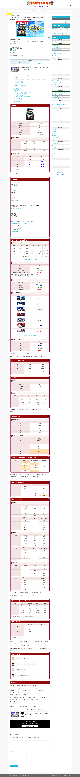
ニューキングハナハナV (56, 147)
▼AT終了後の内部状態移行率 (17, 208)
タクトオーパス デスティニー (57, 94)
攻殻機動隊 (54, 131)
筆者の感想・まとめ (18, 101)
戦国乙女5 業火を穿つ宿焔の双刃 (57, 80)
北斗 (60, 28)
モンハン (54, 32)
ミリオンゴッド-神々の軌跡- (57, 102)
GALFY (53, 88)
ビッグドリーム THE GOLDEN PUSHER (59, 92)
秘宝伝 (53, 151)
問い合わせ (47, 6)
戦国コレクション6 (55, 63)
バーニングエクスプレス (56, 168)
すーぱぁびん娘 (54, 51)
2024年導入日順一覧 (60, 174)
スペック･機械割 (17, 78)
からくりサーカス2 (55, 61)
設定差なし (16, 88)
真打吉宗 (53, 112)
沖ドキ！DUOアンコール (56, 155)
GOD (67, 31)
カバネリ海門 (54, 28)
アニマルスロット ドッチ (56, 106)
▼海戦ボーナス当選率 (16, 218)
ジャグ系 (66, 33)
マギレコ (66, 32)
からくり (60, 31)
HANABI (53, 139)
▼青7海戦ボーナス (15, 200)
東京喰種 (54, 29)
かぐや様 (54, 31)
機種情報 (16, 77)
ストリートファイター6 (56, 57)
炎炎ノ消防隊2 (54, 129)
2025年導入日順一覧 (60, 172)
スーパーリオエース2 (55, 98)
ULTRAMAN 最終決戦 (55, 65)
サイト (11, 761)
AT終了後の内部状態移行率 (20, 93)
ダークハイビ (54, 76)
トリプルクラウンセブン (56, 119)
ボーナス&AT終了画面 (18, 84)
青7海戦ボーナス (18, 90)
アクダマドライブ (55, 110)
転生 (67, 28)
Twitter (35, 6)
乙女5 (67, 29)
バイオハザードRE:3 (55, 96)
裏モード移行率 (18, 98)
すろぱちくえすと (60, 775)
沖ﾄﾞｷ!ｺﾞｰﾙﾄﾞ (60, 33)
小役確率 (40, 63)
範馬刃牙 (53, 133)
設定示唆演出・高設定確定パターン (21, 82)
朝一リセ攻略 (41, 6)
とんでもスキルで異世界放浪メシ (57, 53)
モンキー (54, 33)
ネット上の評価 (18, 99)
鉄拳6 (53, 145)
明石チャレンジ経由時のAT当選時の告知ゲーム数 (24, 92)
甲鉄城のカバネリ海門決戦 (56, 123)
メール (11, 757)
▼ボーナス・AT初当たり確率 (17, 182)
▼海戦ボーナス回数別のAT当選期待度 (19, 223)
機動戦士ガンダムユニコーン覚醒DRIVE (59, 104)
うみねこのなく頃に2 (55, 137)
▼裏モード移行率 (15, 231)
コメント (12, 739)
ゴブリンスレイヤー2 (55, 135)
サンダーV (54, 125)
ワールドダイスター (55, 55)
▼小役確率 (13, 190)
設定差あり (16, 89)
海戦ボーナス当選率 (18, 95)
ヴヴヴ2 (60, 32)
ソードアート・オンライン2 (57, 82)
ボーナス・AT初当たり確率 (20, 85)
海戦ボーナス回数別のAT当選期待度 (22, 96)
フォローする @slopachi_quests (29, 726)
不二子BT (53, 157)
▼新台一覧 (30, 6)
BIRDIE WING (54, 84)
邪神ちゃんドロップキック (56, 49)
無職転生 (53, 153)
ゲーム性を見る (14, 173)
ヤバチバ (53, 67)
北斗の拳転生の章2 (55, 143)
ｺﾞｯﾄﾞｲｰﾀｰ (61, 29)
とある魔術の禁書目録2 (56, 47)
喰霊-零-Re (54, 41)
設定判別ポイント (18, 81)
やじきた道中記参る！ (56, 45)
